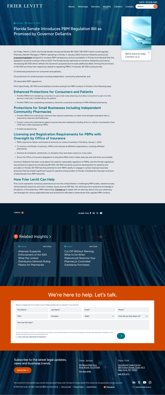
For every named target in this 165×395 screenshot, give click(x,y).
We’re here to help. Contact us (135, 55)
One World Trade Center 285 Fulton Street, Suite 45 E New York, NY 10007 (131, 367)
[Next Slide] (99, 237)
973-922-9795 (85, 372)
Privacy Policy (79, 387)
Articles (19, 23)
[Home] (25, 6)
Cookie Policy (92, 387)
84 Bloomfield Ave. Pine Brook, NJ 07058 (89, 366)
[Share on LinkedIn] (94, 213)
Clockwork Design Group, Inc (143, 387)
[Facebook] (90, 213)
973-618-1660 (151, 2)
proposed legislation (23, 57)
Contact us (60, 189)
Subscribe (21, 370)
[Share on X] (97, 213)
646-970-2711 (123, 374)
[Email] (101, 213)
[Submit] (155, 6)
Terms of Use (66, 387)
